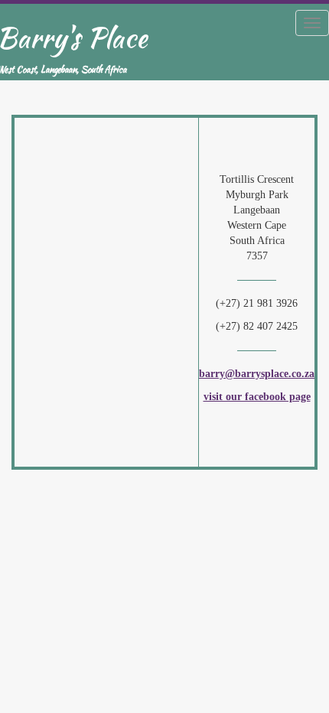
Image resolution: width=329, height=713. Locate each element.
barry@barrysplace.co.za (256, 373)
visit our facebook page (257, 396)
